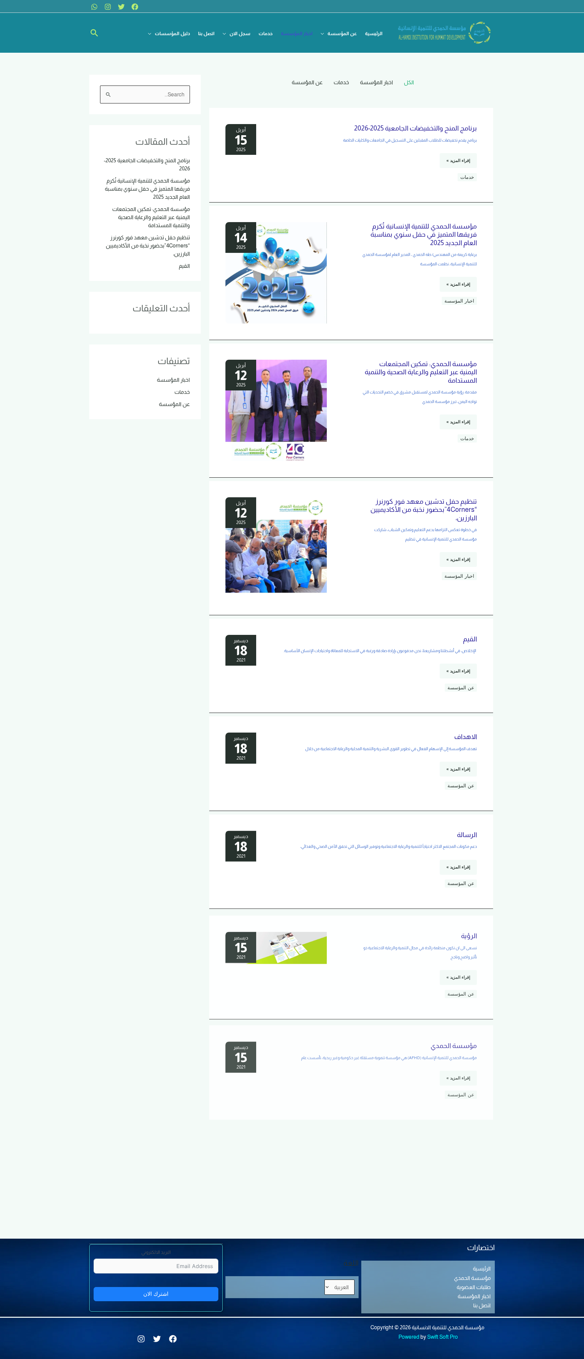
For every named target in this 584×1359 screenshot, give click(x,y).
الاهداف (465, 736)
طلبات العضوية (474, 1287)
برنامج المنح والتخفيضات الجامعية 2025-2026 (415, 128)
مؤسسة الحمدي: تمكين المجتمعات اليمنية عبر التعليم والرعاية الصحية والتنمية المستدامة (421, 372)
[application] (324, 33)
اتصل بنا (482, 1305)
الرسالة (467, 834)
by (423, 1337)
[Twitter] (121, 6)
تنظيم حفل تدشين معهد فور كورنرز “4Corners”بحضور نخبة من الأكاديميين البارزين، (423, 510)
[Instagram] (107, 6)
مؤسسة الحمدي (454, 1039)
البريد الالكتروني (156, 1252)
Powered (408, 1337)
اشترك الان (155, 1294)
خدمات (341, 82)
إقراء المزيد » (458, 158)
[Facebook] (134, 6)
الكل (409, 82)
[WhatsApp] (94, 6)
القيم (470, 639)
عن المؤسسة (307, 82)
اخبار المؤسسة (376, 82)
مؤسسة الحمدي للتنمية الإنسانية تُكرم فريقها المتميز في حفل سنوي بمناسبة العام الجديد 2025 (423, 234)
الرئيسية (482, 1268)
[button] (339, 33)
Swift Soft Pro (442, 1337)
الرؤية (469, 932)
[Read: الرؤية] (276, 944)
